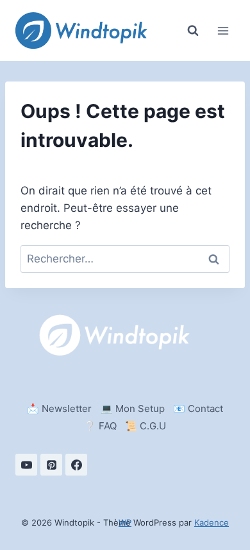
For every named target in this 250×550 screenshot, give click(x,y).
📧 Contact (198, 408)
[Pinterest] (51, 465)
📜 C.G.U (145, 426)
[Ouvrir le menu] (223, 30)
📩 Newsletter (59, 408)
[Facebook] (76, 465)
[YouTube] (26, 465)
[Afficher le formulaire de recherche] (192, 30)
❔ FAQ (100, 426)
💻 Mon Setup (133, 408)
